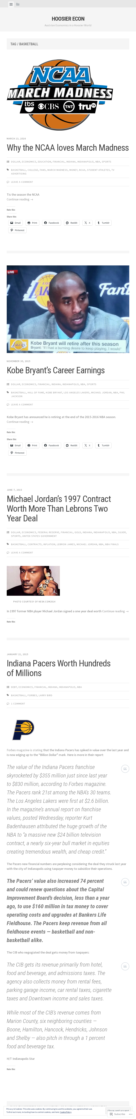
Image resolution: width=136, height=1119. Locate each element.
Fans (43, 169)
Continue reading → (20, 199)
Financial (59, 161)
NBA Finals (112, 544)
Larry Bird (45, 695)
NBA (97, 161)
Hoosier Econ (68, 18)
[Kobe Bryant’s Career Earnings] (68, 309)
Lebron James (66, 544)
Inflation (49, 544)
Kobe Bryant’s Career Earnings (56, 370)
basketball (18, 169)
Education (44, 161)
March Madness (57, 169)
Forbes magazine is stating (24, 750)
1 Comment (18, 703)
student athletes (98, 169)
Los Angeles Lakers (77, 392)
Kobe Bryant (54, 392)
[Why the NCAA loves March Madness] (68, 95)
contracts (35, 544)
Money (73, 169)
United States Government (39, 536)
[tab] (11, 4)
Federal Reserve (48, 532)
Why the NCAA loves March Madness (68, 148)
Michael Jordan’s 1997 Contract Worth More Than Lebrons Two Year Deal (59, 508)
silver (122, 532)
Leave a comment (22, 181)
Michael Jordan (101, 392)
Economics (29, 161)
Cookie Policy (66, 1112)
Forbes (32, 695)
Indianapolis (85, 161)
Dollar (15, 161)
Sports (106, 161)
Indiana (71, 161)
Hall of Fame (36, 392)
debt (14, 687)
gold (78, 532)
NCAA (82, 169)
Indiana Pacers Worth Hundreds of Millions (58, 668)
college (33, 169)
